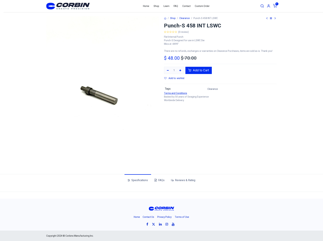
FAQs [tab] (161, 180)
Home (137, 217)
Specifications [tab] (139, 180)
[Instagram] (167, 224)
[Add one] (180, 70)
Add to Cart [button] (200, 70)
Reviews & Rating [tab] (184, 180)
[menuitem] (146, 6)
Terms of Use (182, 217)
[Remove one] (168, 70)
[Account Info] (268, 6)
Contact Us (148, 217)
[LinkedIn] (161, 224)
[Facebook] (148, 224)
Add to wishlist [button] (176, 78)
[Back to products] (271, 18)
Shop (173, 18)
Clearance (184, 18)
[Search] (262, 6)
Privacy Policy (164, 217)
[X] (154, 224)
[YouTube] (174, 224)
